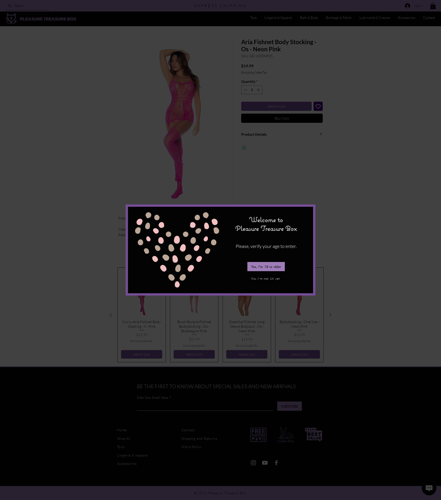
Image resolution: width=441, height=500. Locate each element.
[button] (266, 266)
